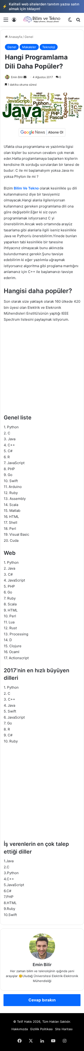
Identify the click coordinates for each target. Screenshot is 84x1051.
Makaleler (29, 47)
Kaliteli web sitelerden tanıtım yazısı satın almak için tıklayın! (40, 6)
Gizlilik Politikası (41, 1029)
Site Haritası (64, 1029)
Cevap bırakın (42, 1000)
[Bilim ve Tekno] (42, 19)
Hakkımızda (19, 1029)
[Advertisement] (42, 370)
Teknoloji (48, 47)
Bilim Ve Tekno (26, 188)
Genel (28, 37)
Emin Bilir (17, 77)
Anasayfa (15, 37)
